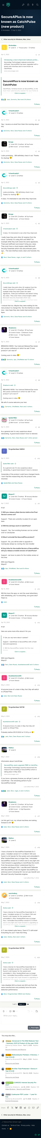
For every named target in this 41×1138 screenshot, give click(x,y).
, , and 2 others (16, 827)
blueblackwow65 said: (10, 721)
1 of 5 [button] (14, 1004)
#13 (39, 623)
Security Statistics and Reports (15, 1049)
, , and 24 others (19, 99)
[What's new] (33, 5)
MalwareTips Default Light (12, 1122)
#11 (39, 503)
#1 (39, 55)
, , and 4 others (18, 131)
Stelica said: (7, 908)
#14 (39, 685)
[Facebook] (36, 1135)
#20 (38, 957)
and (13, 483)
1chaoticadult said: (9, 229)
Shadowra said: (8, 385)
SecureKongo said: (9, 188)
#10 (39, 458)
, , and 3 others (18, 406)
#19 (39, 903)
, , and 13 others (20, 359)
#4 (39, 183)
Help (33, 1125)
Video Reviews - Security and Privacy (17, 1089)
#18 (39, 847)
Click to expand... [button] (20, 93)
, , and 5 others (18, 203)
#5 (39, 223)
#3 (39, 151)
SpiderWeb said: (8, 463)
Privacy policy (25, 1125)
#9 (39, 427)
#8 (39, 380)
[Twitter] (39, 1135)
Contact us (5, 1125)
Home (4, 1128)
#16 (39, 757)
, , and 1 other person (21, 438)
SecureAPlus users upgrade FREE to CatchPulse (21, 765)
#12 (39, 589)
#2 (39, 120)
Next (21, 1004)
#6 (39, 278)
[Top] (7, 1128)
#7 (39, 342)
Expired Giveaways (11, 1101)
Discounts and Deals (12, 1063)
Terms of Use (15, 1125)
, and (13, 696)
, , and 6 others (18, 316)
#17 (39, 816)
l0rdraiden (6, 30)
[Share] (36, 55)
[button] (3, 5)
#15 (39, 716)
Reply (38, 104)
